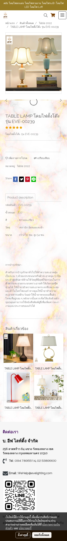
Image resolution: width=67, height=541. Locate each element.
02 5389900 (46, 461)
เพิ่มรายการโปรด (17, 158)
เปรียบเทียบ (43, 158)
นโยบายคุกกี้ (25, 528)
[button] (44, 15)
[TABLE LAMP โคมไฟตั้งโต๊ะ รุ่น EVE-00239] (33, 63)
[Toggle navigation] (62, 15)
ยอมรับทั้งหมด (41, 535)
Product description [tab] (20, 197)
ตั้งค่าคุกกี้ (23, 535)
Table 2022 (23, 166)
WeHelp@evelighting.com (35, 473)
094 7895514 (25, 461)
